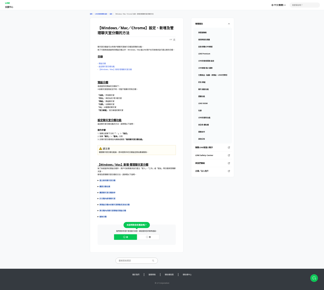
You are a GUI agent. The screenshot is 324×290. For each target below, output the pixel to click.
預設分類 (102, 63)
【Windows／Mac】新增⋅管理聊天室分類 (115, 69)
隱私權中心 (187, 274)
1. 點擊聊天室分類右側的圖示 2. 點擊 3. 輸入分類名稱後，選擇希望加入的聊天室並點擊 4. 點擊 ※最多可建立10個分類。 (121, 180)
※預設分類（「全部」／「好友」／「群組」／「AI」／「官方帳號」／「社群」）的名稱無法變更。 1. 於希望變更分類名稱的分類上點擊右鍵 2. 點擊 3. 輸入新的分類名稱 (136, 186)
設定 (111, 14)
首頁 (91, 14)
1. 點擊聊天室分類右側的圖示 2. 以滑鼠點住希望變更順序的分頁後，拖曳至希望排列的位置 (122, 192)
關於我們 (135, 274)
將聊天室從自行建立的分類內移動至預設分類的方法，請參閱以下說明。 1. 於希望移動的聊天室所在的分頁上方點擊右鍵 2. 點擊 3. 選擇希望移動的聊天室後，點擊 (126, 210)
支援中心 (9, 7)
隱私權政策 (169, 274)
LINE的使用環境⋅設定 (101, 14)
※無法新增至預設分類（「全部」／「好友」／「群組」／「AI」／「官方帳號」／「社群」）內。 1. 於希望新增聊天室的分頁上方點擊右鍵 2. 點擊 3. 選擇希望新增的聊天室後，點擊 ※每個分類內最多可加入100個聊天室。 (136, 198)
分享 (170, 39)
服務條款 (152, 274)
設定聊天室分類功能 (107, 66)
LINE (7, 3)
